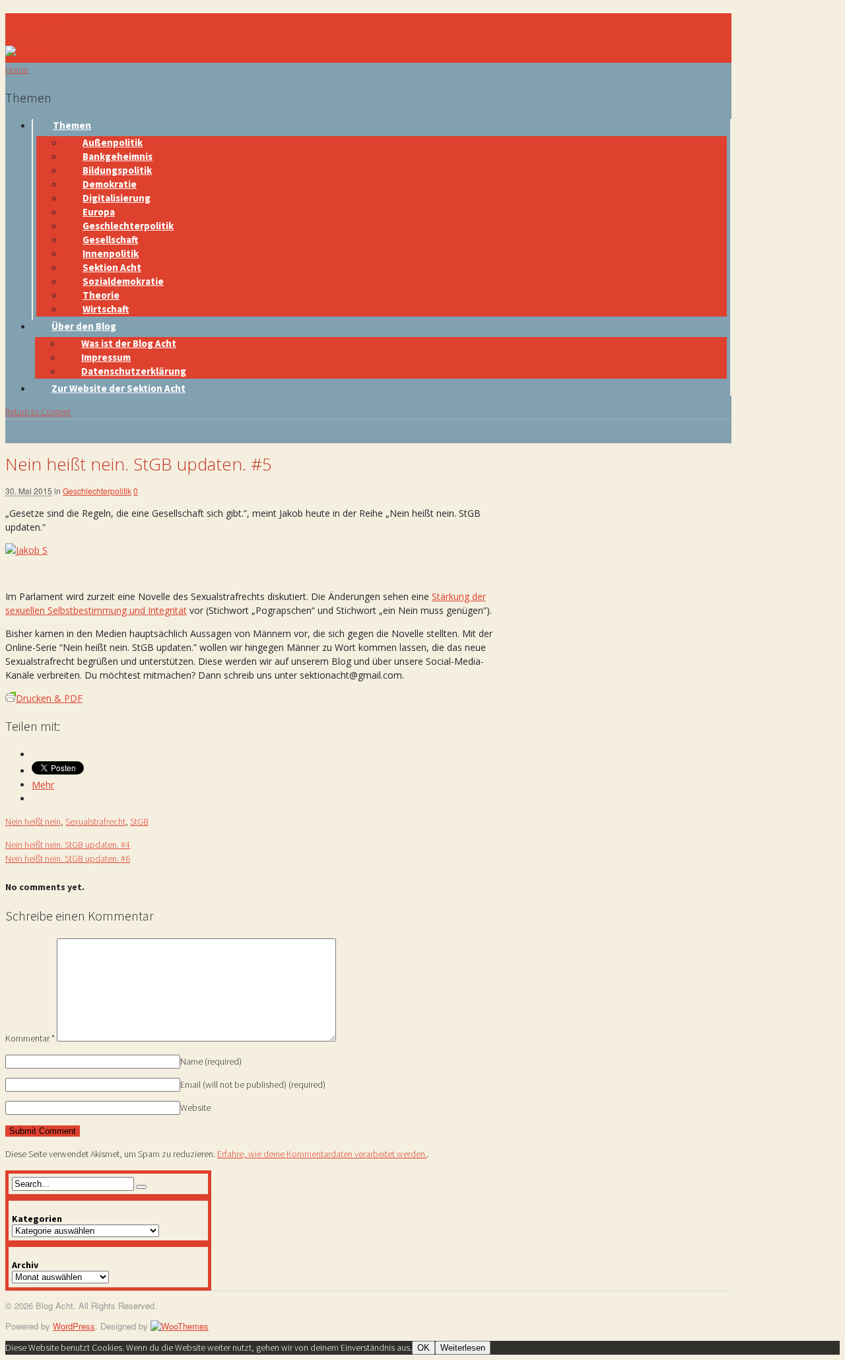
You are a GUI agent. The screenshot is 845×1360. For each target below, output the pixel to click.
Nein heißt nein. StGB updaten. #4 (67, 844)
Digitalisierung (117, 198)
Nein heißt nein (33, 821)
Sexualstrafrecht (95, 821)
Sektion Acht (112, 267)
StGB (139, 821)
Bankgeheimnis (117, 156)
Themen (72, 125)
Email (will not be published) (252, 1084)
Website (195, 1108)
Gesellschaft (110, 239)
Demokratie (110, 184)
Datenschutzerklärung (133, 371)
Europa (99, 212)
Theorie (101, 295)
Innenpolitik (111, 253)
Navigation (33, 21)
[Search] (141, 1187)
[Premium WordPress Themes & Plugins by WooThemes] (180, 1326)
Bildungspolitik (117, 170)
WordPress (74, 1326)
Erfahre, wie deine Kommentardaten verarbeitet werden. (322, 1154)
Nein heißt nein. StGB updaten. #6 (67, 858)
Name (211, 1061)
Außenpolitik (113, 142)
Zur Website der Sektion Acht (118, 388)
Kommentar (30, 1038)
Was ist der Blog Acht (128, 343)
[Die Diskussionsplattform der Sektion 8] (28, 52)
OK (423, 1348)
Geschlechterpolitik (128, 225)
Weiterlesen (462, 1348)
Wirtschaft (106, 309)
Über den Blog (83, 326)
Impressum (106, 357)
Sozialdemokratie (123, 281)
